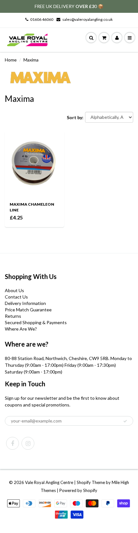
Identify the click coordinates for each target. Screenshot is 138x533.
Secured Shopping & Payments (36, 322)
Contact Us (16, 296)
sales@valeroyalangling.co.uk (87, 19)
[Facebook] (12, 443)
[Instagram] (28, 443)
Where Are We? (21, 329)
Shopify (84, 482)
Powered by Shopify (78, 490)
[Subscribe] (125, 421)
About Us (14, 290)
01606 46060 (41, 19)
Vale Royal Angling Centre (49, 482)
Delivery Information (25, 303)
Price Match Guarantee (28, 309)
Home (11, 59)
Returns (13, 316)
